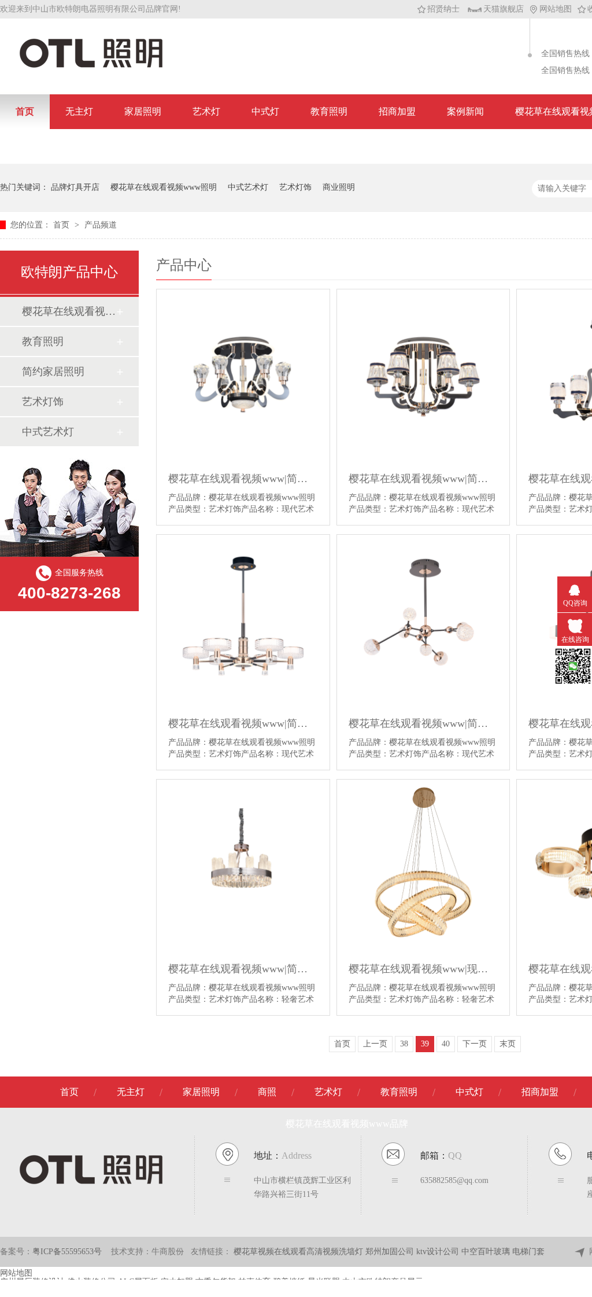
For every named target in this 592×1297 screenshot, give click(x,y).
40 (446, 1043)
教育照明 (328, 111)
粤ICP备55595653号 (67, 1251)
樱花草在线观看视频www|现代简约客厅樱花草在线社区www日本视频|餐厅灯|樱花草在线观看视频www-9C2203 (423, 969)
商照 (267, 1092)
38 (404, 1043)
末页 (508, 1043)
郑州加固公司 (390, 1251)
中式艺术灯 (248, 187)
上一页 (375, 1043)
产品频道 (100, 225)
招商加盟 (397, 111)
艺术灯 (206, 111)
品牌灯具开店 (75, 187)
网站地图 (555, 9)
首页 (25, 111)
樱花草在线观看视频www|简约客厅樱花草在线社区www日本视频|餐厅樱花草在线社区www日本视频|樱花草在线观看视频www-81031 (423, 723)
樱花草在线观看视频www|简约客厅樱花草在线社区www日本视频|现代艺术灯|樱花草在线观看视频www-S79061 (423, 478)
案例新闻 (465, 111)
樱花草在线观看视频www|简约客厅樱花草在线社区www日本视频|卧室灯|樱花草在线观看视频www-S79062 (243, 478)
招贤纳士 (443, 9)
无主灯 (79, 111)
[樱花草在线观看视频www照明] (91, 67)
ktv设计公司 (438, 1251)
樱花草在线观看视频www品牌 (347, 1124)
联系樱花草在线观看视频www (77, 146)
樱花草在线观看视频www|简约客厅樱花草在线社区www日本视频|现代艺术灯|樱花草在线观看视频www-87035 (243, 723)
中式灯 (265, 111)
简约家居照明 (53, 371)
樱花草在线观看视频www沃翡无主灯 (69, 311)
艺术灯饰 (295, 187)
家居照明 (142, 111)
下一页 (474, 1043)
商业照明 (339, 187)
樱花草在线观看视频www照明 (163, 187)
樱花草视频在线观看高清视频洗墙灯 (299, 1251)
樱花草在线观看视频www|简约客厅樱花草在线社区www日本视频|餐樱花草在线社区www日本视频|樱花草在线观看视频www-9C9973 (243, 969)
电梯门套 (528, 1251)
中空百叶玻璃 (486, 1251)
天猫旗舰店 (503, 9)
